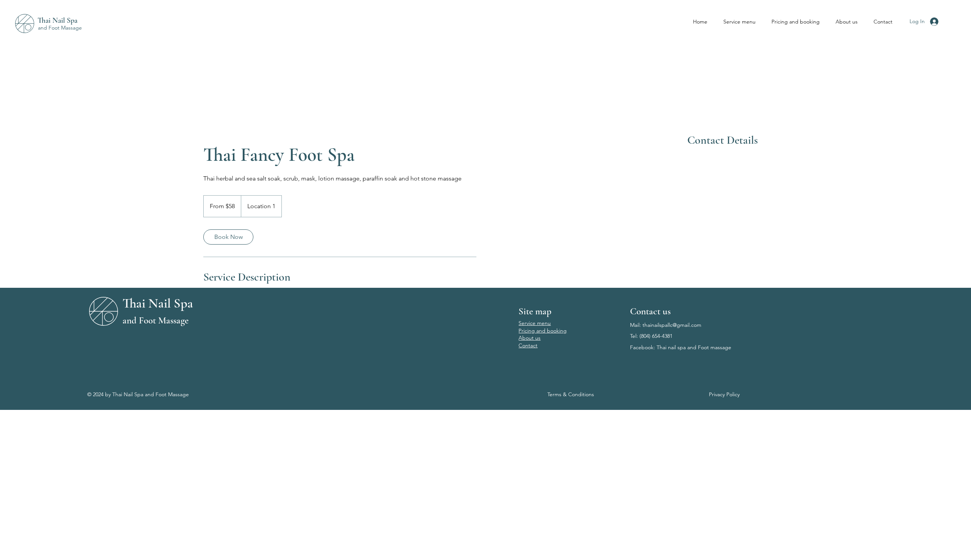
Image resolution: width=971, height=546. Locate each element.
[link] (228, 237)
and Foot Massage (60, 27)
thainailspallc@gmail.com (672, 325)
